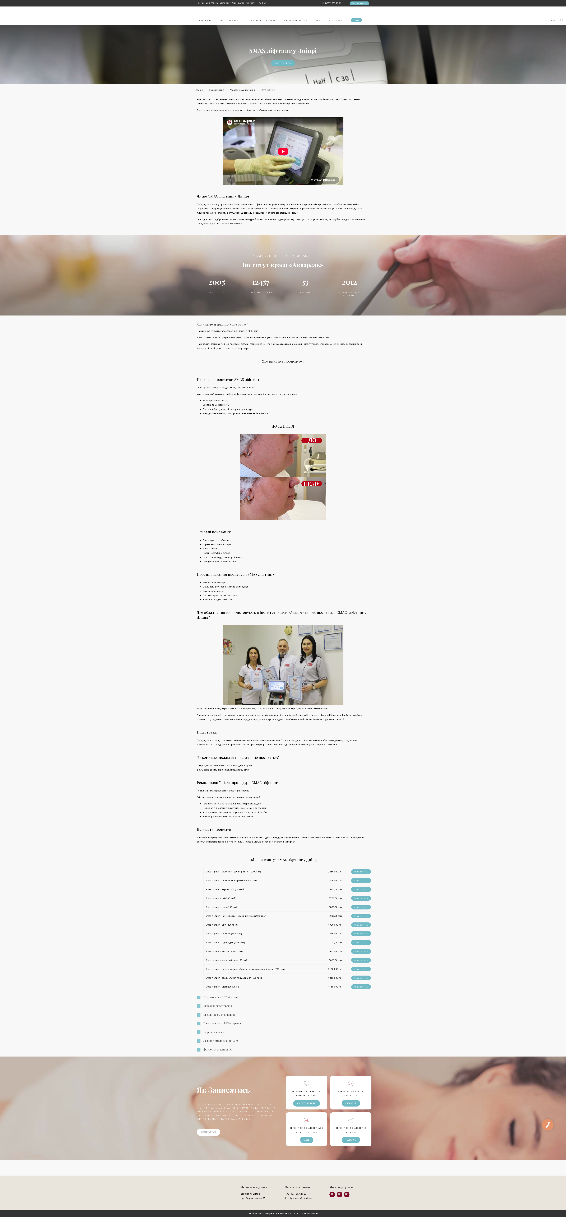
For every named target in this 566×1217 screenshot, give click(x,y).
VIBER (307, 1139)
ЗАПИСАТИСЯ (208, 1132)
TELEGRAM (350, 1139)
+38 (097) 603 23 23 (295, 1193)
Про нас (200, 2)
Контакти (250, 2)
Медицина (205, 20)
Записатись (359, 3)
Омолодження (229, 20)
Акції (234, 2)
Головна (199, 89)
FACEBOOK (350, 1103)
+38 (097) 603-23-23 (332, 3)
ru (260, 2)
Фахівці (214, 2)
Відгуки (241, 2)
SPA (318, 20)
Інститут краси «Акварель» (318, 343)
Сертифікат (225, 2)
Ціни (208, 2)
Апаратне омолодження (242, 89)
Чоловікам (336, 20)
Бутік (356, 20)
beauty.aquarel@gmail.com (298, 1197)
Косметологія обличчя (261, 20)
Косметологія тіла (295, 20)
